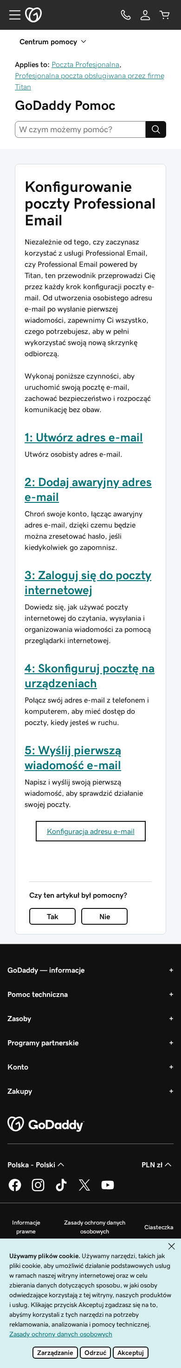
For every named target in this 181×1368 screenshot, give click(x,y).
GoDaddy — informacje (45, 970)
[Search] (156, 129)
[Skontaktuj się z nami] (126, 15)
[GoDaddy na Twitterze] (84, 1189)
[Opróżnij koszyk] (164, 14)
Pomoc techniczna (37, 994)
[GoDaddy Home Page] (45, 1124)
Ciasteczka (159, 1227)
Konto (17, 1066)
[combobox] (80, 129)
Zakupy (19, 1091)
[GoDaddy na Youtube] (107, 1189)
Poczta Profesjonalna (85, 64)
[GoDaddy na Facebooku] (14, 1189)
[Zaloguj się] (145, 15)
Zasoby (19, 1018)
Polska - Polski (31, 1164)
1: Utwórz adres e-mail (84, 437)
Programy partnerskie (42, 1042)
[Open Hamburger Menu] (11, 15)
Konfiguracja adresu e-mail (91, 831)
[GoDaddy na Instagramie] (38, 1189)
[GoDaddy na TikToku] (61, 1189)
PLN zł (152, 1164)
